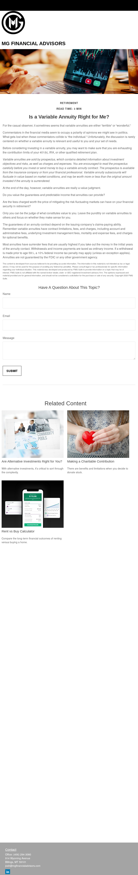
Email (6, 316)
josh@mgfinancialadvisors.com (22, 865)
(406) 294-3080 (22, 854)
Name (6, 294)
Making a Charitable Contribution (90, 461)
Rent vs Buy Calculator (18, 531)
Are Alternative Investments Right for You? (32, 461)
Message (8, 338)
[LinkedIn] (7, 871)
